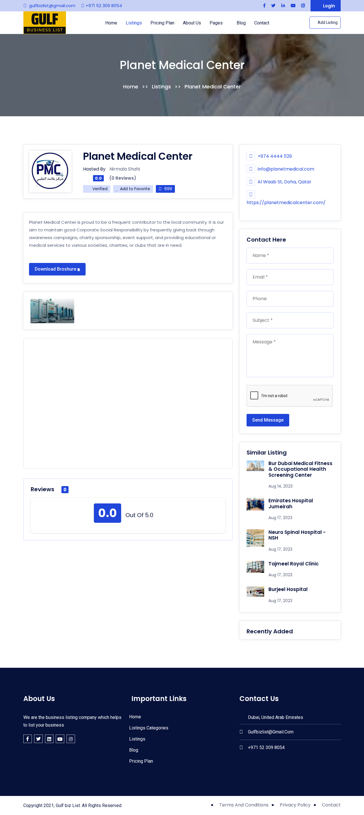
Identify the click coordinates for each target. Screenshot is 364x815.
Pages (217, 23)
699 (167, 189)
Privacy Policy (295, 805)
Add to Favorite (134, 189)
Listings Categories (148, 728)
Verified (99, 189)
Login (328, 6)
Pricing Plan (162, 23)
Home (111, 23)
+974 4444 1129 (274, 156)
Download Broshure (55, 269)
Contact (261, 23)
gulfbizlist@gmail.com (52, 6)
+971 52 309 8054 (104, 6)
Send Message (268, 420)
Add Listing (327, 22)
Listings (134, 23)
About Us (192, 23)
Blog (241, 23)
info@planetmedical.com (286, 169)
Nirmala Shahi (124, 169)
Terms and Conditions (243, 805)
